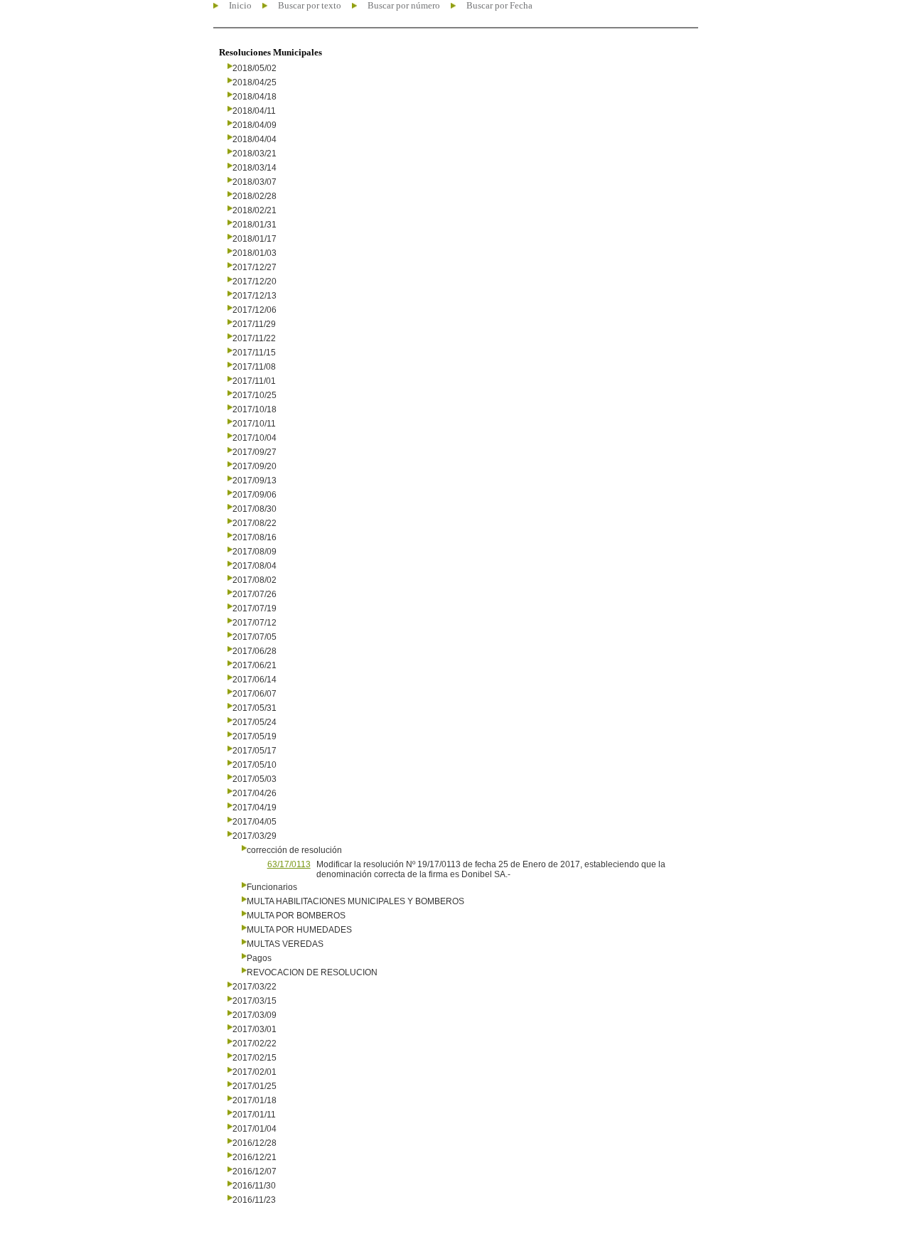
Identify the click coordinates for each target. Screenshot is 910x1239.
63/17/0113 (289, 864)
